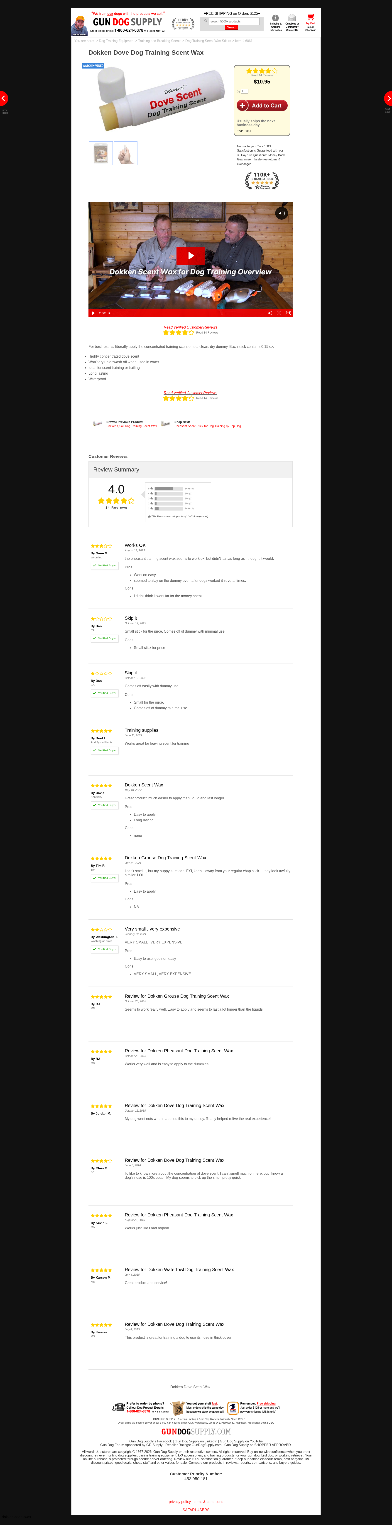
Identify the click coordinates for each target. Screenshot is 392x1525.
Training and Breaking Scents (159, 41)
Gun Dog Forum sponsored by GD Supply (131, 1445)
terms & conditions (208, 1502)
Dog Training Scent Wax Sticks (208, 41)
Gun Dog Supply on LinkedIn (196, 1441)
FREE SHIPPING (218, 13)
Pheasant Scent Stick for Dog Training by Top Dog (207, 426)
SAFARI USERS (196, 1510)
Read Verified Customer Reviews (190, 327)
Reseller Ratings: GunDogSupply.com (193, 1445)
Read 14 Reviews (262, 75)
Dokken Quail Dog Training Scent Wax (131, 426)
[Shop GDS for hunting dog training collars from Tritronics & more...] (128, 29)
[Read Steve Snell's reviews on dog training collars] (79, 35)
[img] (262, 71)
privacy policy (180, 1502)
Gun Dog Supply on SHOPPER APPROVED (257, 1445)
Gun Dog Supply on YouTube (241, 1441)
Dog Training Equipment (116, 41)
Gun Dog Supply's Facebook (150, 1441)
